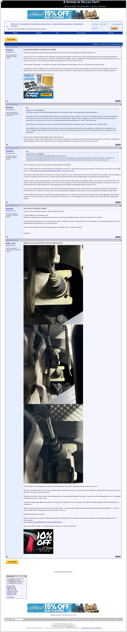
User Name (95, 24)
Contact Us (70, 619)
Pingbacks (10, 593)
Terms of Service (114, 619)
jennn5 (9, 208)
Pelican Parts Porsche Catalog (82, 619)
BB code (9, 586)
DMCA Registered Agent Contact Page (91, 628)
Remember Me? (117, 24)
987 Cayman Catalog (83, 6)
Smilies (9, 587)
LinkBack (95, 44)
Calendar (110, 33)
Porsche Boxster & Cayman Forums (62, 24)
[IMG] (8, 588)
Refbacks (9, 594)
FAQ (57, 33)
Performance (102, 6)
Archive (94, 619)
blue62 (9, 107)
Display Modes (116, 44)
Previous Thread (59, 571)
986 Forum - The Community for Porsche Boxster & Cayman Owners (31, 24)
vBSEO (69, 626)
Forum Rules (10, 597)
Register (15, 33)
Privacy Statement (103, 619)
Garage (38, 33)
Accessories (93, 6)
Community (80, 33)
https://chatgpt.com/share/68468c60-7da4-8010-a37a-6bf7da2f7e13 (43, 522)
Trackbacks (10, 591)
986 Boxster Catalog (70, 6)
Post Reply (11, 39)
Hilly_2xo (11, 243)
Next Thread (68, 571)
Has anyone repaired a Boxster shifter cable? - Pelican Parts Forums (54, 171)
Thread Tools (105, 44)
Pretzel (9, 50)
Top (121, 619)
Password (95, 28)
